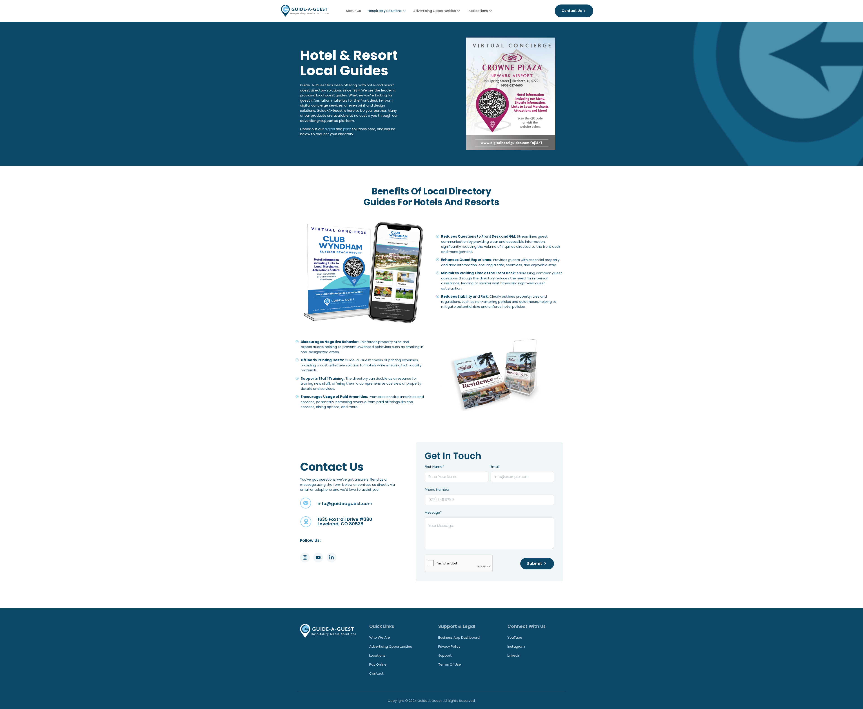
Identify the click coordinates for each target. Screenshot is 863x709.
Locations (377, 655)
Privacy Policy (449, 646)
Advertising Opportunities (434, 10)
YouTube (514, 637)
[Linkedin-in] (331, 557)
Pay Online (378, 664)
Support (445, 655)
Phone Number (437, 490)
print (347, 129)
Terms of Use (449, 664)
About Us (353, 10)
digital (330, 129)
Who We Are (379, 637)
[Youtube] (318, 557)
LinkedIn (513, 655)
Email (495, 467)
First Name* (434, 467)
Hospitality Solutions (385, 10)
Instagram (516, 646)
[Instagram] (305, 557)
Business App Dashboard (459, 637)
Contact (376, 673)
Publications (478, 10)
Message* (433, 513)
